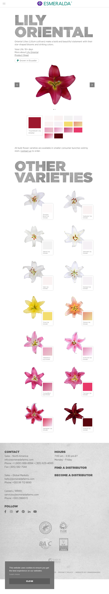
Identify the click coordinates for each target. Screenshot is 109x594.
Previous (17, 84)
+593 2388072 (20, 498)
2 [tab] (55, 109)
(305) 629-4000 (44, 463)
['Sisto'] (49, 124)
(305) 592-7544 (18, 466)
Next (92, 84)
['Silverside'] (78, 118)
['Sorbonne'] (58, 130)
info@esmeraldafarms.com (19, 459)
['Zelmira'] (78, 124)
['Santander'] (58, 118)
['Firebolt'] (58, 135)
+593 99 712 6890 (22, 482)
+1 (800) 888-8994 (22, 463)
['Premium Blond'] (49, 118)
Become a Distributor (73, 475)
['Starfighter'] (49, 135)
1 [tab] (53, 109)
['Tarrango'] (78, 130)
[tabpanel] (55, 85)
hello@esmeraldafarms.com (19, 478)
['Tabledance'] (49, 130)
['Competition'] (68, 130)
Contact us (26, 151)
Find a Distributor (70, 467)
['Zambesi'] (58, 124)
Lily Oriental (32, 52)
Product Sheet (22, 55)
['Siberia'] (68, 118)
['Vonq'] (68, 124)
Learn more (14, 574)
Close (29, 581)
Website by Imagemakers (87, 572)
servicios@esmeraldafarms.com (22, 494)
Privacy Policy (65, 572)
